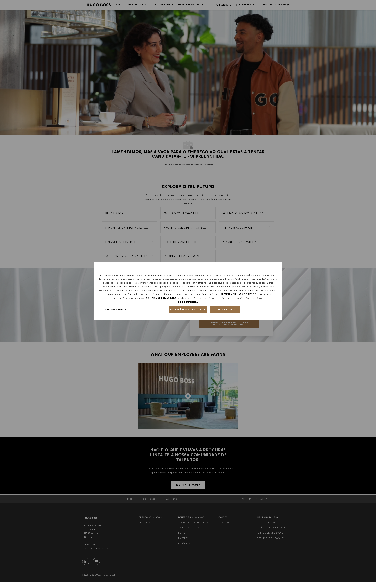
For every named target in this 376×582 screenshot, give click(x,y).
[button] (188, 309)
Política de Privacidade (161, 298)
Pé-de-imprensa (188, 302)
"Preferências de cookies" (237, 294)
